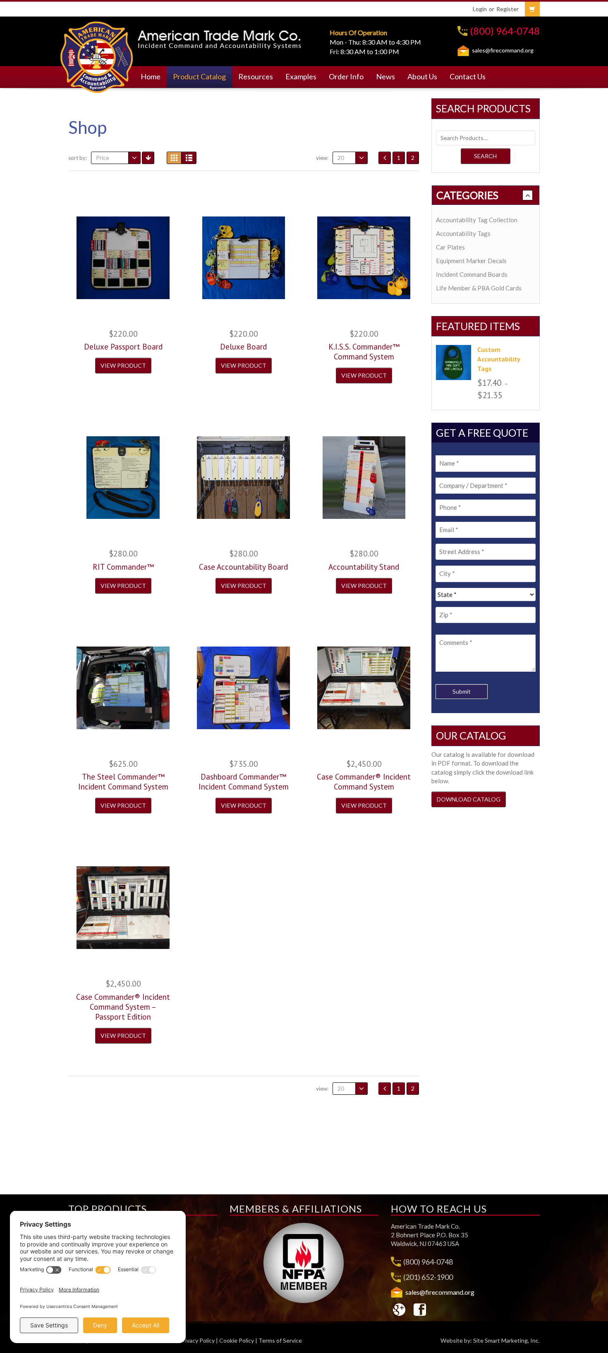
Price (102, 157)
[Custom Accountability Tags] (453, 362)
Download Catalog (468, 799)
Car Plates (450, 247)
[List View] (189, 158)
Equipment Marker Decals (471, 260)
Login (480, 8)
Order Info (346, 76)
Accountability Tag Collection (476, 220)
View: (322, 158)
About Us (422, 76)
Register (507, 8)
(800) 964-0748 (505, 31)
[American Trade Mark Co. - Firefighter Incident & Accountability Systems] (97, 56)
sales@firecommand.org (503, 50)
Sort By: (77, 158)
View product (123, 365)
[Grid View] (174, 158)
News (385, 76)
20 (341, 157)
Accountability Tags (463, 233)
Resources (255, 76)
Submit (461, 691)
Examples (300, 76)
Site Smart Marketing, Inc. (506, 1340)
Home (150, 76)
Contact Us (468, 76)
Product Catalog (199, 76)
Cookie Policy (236, 1340)
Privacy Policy (197, 1340)
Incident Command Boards (471, 274)
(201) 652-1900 (428, 1277)
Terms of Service (280, 1340)
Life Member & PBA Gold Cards (479, 288)
